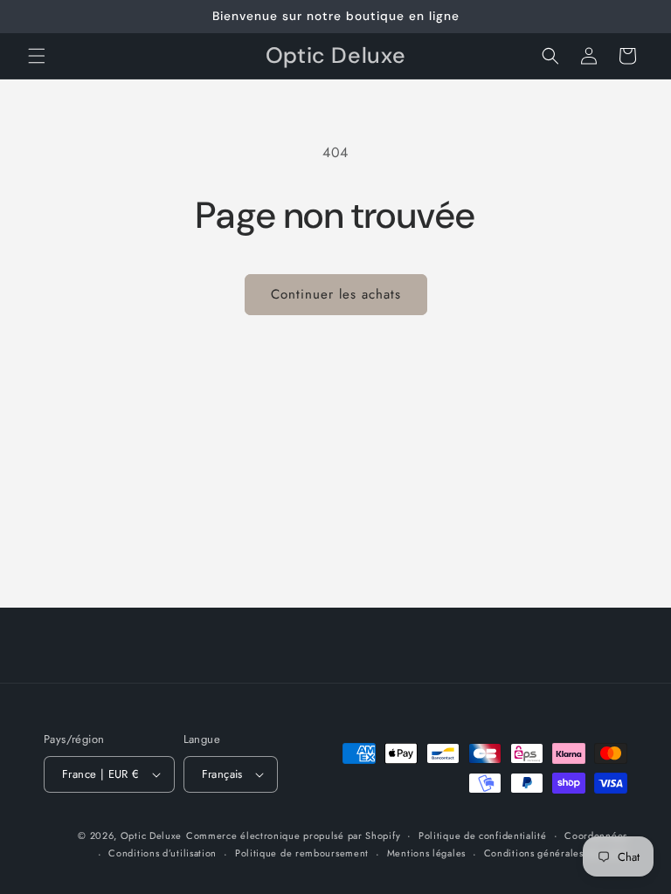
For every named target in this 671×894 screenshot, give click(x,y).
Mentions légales (426, 853)
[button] (36, 56)
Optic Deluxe (151, 835)
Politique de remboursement (302, 853)
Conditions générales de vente (555, 853)
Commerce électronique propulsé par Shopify (293, 835)
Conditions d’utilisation (162, 853)
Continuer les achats (336, 294)
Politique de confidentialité (483, 835)
